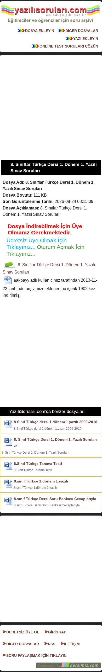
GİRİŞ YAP (57, 632)
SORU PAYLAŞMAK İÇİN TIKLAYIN (36, 655)
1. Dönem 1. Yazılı (78, 264)
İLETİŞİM (72, 644)
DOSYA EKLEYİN (39, 31)
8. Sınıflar (26, 264)
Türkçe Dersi (48, 264)
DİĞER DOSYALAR (81, 31)
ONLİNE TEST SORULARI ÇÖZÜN (68, 46)
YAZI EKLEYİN (85, 38)
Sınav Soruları (16, 272)
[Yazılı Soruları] (50, 24)
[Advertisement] (51, 107)
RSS (51, 644)
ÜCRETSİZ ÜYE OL (22, 632)
